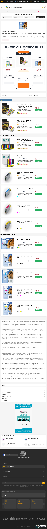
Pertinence (39, 95)
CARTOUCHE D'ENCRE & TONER (8, 388)
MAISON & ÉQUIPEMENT (7, 396)
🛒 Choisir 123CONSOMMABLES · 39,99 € (23, 85)
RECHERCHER (40, 17)
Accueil (3, 385)
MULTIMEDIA (4, 394)
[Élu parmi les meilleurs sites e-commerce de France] (23, 418)
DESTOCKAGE (5, 398)
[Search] (43, 7)
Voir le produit (9, 83)
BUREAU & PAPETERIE (6, 392)
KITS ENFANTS (5, 400)
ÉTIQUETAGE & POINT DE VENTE (8, 390)
